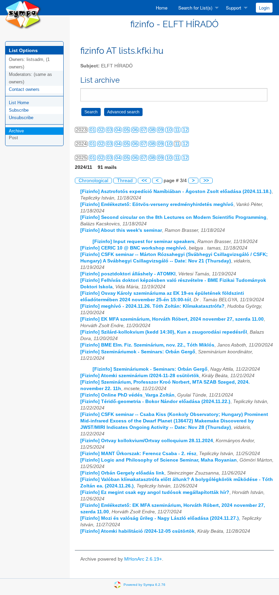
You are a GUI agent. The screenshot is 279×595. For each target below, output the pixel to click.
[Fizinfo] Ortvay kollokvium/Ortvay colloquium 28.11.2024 (146, 440)
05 (126, 129)
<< (144, 180)
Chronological (93, 180)
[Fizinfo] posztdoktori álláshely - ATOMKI (128, 273)
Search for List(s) (195, 7)
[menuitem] (161, 7)
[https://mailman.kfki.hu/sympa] (23, 14)
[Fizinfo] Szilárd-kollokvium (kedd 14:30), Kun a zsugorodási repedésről (163, 332)
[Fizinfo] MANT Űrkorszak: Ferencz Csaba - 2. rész (138, 453)
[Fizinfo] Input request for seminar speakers (144, 241)
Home (161, 7)
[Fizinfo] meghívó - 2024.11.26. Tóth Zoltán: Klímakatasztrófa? (152, 306)
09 (160, 129)
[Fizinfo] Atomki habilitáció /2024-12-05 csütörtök (137, 531)
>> (206, 180)
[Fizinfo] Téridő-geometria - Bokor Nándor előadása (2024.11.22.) (155, 401)
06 (135, 129)
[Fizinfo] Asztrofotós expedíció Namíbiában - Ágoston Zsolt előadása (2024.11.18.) (176, 191)
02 (101, 129)
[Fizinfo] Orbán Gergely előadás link (122, 473)
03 (109, 129)
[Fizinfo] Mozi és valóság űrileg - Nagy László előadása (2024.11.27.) (159, 518)
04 (118, 129)
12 (185, 129)
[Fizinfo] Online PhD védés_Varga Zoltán (127, 395)
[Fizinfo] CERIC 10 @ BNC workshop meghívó (133, 248)
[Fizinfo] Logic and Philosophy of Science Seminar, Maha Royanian (158, 460)
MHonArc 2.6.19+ (143, 559)
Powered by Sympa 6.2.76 (144, 584)
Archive (16, 130)
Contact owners (24, 89)
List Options (23, 50)
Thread (125, 180)
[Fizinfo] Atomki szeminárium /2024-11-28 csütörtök (139, 375)
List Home (19, 102)
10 (169, 129)
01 (92, 129)
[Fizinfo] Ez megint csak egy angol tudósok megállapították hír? (154, 492)
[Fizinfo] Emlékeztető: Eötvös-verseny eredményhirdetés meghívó (156, 204)
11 (177, 129)
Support (233, 7)
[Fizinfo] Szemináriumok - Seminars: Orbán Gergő (137, 351)
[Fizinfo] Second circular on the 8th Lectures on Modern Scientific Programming (173, 217)
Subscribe (19, 110)
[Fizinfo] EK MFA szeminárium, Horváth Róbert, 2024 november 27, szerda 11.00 (172, 319)
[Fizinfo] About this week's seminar (121, 230)
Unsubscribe (21, 117)
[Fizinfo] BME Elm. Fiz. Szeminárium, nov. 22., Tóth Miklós (147, 345)
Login (264, 7)
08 (152, 129)
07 (143, 129)
